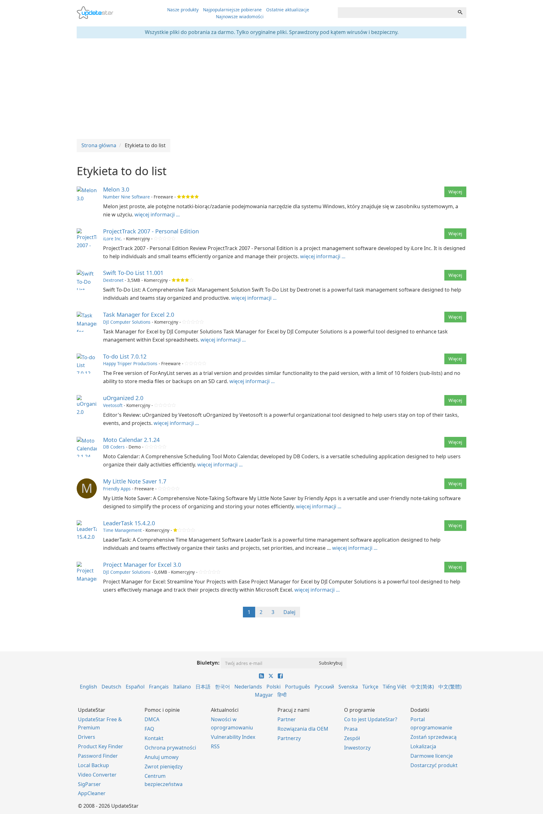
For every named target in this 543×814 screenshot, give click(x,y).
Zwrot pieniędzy (164, 766)
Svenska (348, 686)
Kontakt (154, 738)
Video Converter (97, 774)
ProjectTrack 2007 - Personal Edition (151, 231)
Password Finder (98, 755)
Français (159, 686)
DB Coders (114, 447)
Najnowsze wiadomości (240, 17)
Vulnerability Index (233, 736)
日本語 (203, 686)
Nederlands (248, 686)
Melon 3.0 (116, 189)
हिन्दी (282, 694)
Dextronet (113, 280)
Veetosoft (113, 405)
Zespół (352, 738)
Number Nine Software (126, 197)
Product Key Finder (100, 746)
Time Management (122, 530)
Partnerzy (289, 738)
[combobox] (396, 12)
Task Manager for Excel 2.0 (138, 314)
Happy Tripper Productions (130, 363)
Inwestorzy (357, 747)
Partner (286, 719)
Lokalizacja (423, 746)
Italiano (182, 686)
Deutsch (111, 686)
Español (135, 686)
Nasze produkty (183, 10)
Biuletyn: (208, 662)
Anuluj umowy (161, 757)
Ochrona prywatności (170, 747)
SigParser (89, 784)
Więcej (455, 192)
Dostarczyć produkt (434, 765)
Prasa (351, 728)
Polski (273, 686)
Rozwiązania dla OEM (302, 728)
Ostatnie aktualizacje (287, 10)
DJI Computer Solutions (127, 322)
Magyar (264, 694)
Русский (324, 686)
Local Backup (93, 765)
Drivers (86, 736)
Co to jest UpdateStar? (370, 719)
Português (297, 686)
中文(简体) (422, 686)
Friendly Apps (117, 489)
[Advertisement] (271, 89)
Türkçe (370, 686)
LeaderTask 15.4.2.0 (129, 523)
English (88, 686)
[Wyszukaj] (460, 12)
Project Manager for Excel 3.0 (142, 564)
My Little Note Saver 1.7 (134, 481)
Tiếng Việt (394, 686)
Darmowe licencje (431, 755)
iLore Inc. (112, 239)
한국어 (222, 686)
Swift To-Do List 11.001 (133, 272)
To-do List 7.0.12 (124, 356)
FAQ (149, 728)
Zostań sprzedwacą (433, 736)
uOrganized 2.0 (123, 398)
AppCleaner (92, 793)
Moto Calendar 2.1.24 (131, 439)
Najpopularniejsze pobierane (232, 10)
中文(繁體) (450, 686)
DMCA (152, 719)
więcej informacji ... (157, 214)
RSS (215, 746)
